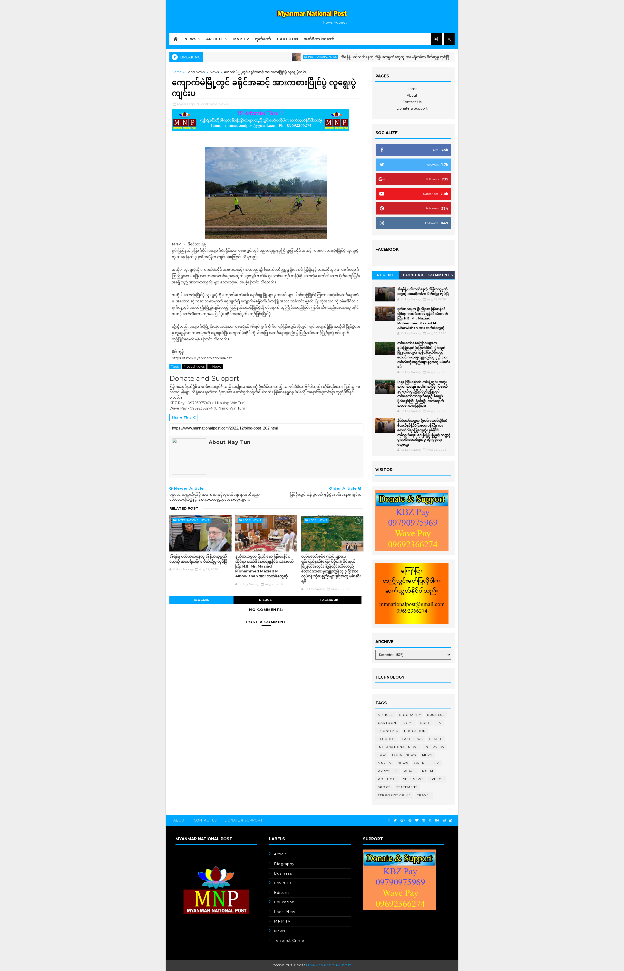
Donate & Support (412, 108)
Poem (427, 771)
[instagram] (444, 820)
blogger (201, 600)
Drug (425, 723)
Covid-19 (282, 883)
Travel (424, 795)
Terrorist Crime (394, 795)
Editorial (282, 892)
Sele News (413, 779)
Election (387, 739)
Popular (413, 275)
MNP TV (241, 39)
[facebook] (389, 820)
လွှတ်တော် (263, 39)
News (191, 39)
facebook (329, 600)
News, (223, 104)
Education (415, 731)
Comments (440, 275)
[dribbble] (423, 820)
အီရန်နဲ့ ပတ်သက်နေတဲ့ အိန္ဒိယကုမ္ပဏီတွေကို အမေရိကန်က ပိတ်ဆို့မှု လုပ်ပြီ (367, 57)
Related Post (183, 508)
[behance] (437, 820)
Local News (453, 56)
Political (387, 779)
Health (436, 739)
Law (382, 755)
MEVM (427, 755)
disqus (265, 600)
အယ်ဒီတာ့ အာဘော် (319, 39)
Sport (384, 787)
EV (439, 723)
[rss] (430, 820)
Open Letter (426, 763)
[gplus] (402, 820)
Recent (385, 275)
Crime (408, 723)
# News (215, 366)
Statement (407, 787)
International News (295, 56)
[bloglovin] (417, 820)
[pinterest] (410, 820)
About (412, 95)
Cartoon (287, 39)
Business (435, 715)
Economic (388, 731)
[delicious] (450, 820)
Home (177, 72)
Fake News (412, 739)
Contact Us (411, 102)
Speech (436, 779)
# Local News (194, 366)
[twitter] (395, 820)
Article (215, 39)
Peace (410, 771)
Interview (435, 747)
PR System (388, 771)
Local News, (208, 104)
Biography (410, 715)
